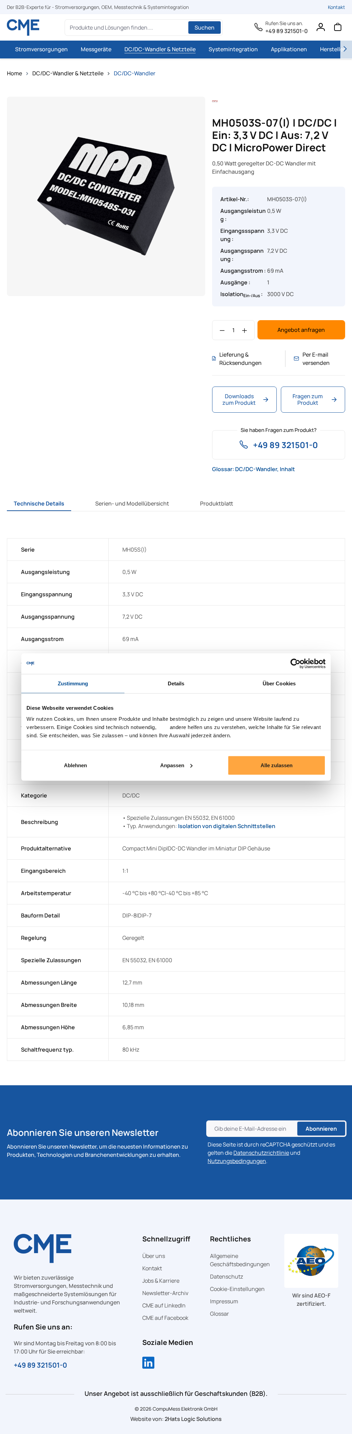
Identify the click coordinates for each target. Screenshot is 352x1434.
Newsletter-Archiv (165, 1293)
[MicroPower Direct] (215, 101)
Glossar (219, 1313)
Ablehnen (75, 765)
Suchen (204, 27)
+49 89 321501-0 (286, 31)
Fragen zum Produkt (308, 399)
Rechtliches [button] (230, 1238)
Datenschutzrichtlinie (261, 1152)
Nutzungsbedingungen (237, 1161)
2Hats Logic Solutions (193, 1419)
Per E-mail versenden (316, 359)
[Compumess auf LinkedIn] (148, 1363)
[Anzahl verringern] (222, 330)
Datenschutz (226, 1276)
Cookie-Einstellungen (237, 1289)
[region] (106, 196)
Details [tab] (176, 683)
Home (14, 73)
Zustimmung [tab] (73, 683)
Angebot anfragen (301, 330)
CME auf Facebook (165, 1318)
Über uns (153, 1256)
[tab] (39, 503)
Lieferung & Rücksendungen (240, 359)
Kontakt (336, 7)
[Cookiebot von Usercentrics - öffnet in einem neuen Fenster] (295, 664)
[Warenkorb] (337, 28)
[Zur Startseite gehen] (23, 27)
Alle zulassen (277, 765)
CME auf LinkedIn (164, 1305)
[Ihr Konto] (320, 28)
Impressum (224, 1301)
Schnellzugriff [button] (166, 1238)
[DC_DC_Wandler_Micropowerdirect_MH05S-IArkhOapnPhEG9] (106, 196)
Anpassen (172, 765)
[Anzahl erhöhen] (244, 330)
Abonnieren (321, 1128)
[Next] (346, 49)
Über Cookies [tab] (279, 683)
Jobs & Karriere (160, 1280)
